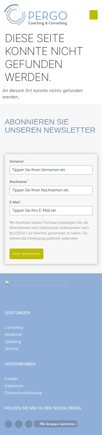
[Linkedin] (18, 424)
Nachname (18, 182)
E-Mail (15, 202)
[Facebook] (8, 424)
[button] (93, 15)
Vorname (16, 161)
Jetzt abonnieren (26, 254)
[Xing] (28, 424)
